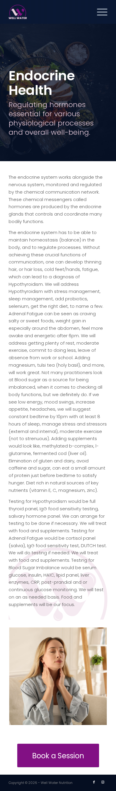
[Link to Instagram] (102, 782)
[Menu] (99, 12)
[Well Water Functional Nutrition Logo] (48, 12)
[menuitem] (99, 12)
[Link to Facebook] (94, 782)
